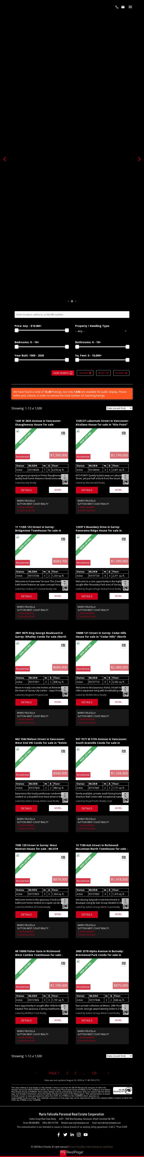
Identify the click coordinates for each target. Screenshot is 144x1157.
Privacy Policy (75, 1146)
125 (94, 1073)
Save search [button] (61, 373)
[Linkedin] (72, 1134)
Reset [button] (101, 373)
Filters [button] (120, 373)
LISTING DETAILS (26, 490)
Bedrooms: (27, 342)
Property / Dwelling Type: (92, 326)
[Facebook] (58, 1134)
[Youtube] (85, 1134)
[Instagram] (78, 1134)
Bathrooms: (88, 342)
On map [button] (83, 373)
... (84, 1073)
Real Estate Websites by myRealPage (97, 1146)
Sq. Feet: (88, 355)
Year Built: (29, 355)
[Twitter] (65, 1134)
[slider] (16, 330)
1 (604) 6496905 (25, 507)
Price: (28, 326)
